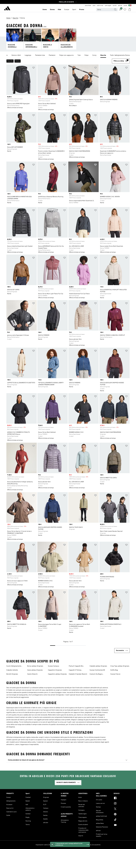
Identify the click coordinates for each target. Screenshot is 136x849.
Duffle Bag (114, 670)
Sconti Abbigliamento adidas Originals (13, 666)
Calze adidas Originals (35, 670)
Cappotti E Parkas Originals (75, 670)
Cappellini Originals (55, 670)
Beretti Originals (12, 674)
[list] (68, 55)
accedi (125, 5)
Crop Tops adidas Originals (119, 666)
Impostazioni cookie (42, 844)
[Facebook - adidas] (122, 798)
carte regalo (108, 5)
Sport (74, 9)
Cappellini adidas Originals (57, 674)
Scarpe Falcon (115, 674)
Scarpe (66, 9)
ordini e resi (100, 5)
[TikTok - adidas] (122, 820)
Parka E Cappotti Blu (76, 666)
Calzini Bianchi (32, 674)
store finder (88, 5)
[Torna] (7, 8)
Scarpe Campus (53, 666)
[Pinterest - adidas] (122, 814)
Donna (52, 9)
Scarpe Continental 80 (97, 670)
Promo (81, 9)
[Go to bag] (129, 9)
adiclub (120, 5)
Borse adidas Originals (35, 666)
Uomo (45, 9)
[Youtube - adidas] (122, 825)
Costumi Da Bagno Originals (96, 674)
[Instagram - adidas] (122, 803)
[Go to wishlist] (124, 9)
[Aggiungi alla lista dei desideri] (33, 68)
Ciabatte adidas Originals (98, 666)
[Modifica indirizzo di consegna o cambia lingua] (130, 5)
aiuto (94, 5)
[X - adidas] (122, 809)
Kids (59, 9)
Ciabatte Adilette (12, 670)
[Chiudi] (52, 844)
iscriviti (114, 5)
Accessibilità (96, 844)
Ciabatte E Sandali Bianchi (78, 674)
